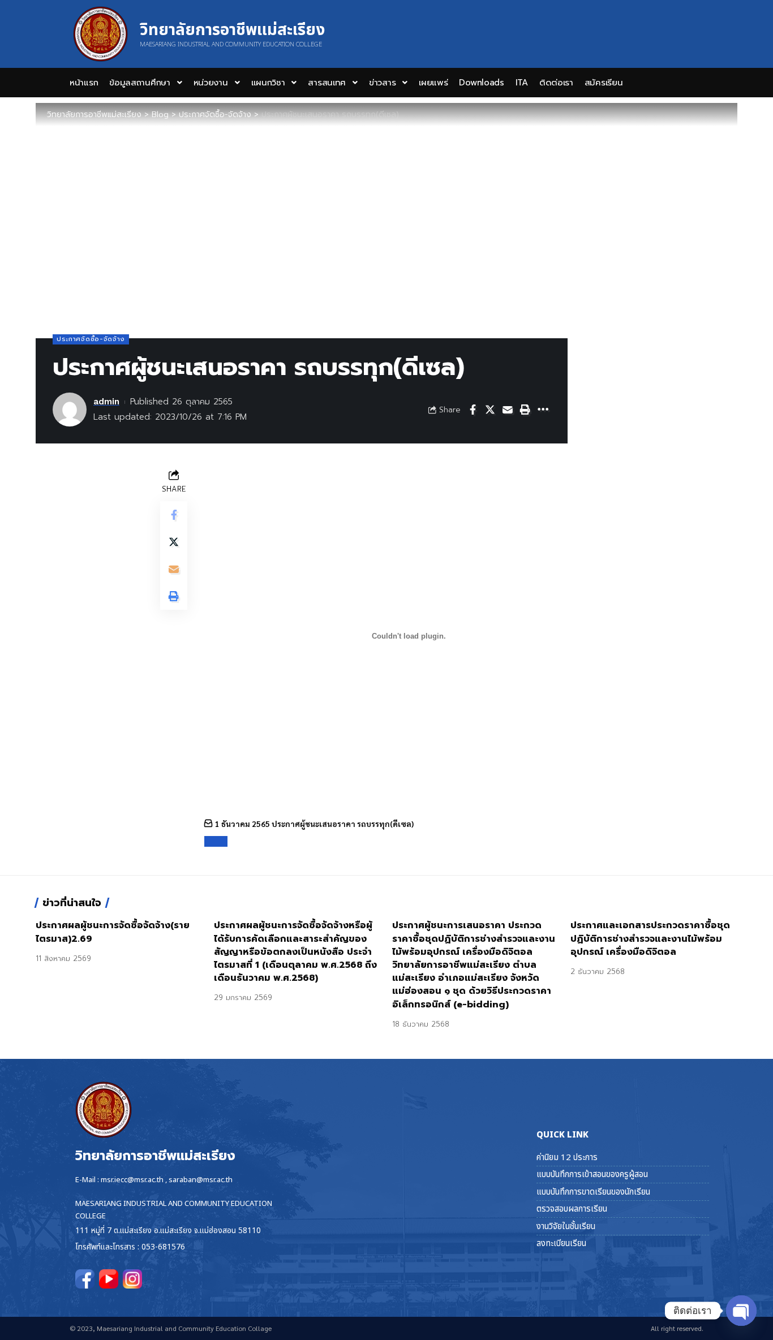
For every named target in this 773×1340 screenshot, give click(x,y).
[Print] (525, 409)
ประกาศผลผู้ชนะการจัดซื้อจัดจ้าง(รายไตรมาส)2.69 (113, 932)
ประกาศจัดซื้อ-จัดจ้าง (91, 339)
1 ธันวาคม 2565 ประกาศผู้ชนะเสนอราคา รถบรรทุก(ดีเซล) (314, 823)
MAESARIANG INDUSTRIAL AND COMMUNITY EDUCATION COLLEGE (231, 44)
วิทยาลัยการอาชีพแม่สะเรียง (232, 30)
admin (106, 402)
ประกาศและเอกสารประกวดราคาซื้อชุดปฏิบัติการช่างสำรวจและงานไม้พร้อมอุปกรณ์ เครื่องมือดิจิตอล (650, 938)
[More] (543, 409)
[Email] (508, 409)
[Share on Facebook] (472, 409)
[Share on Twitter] (490, 409)
